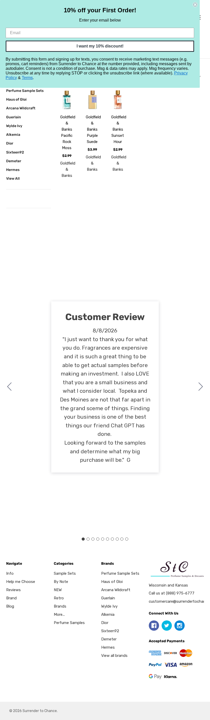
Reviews (13, 590)
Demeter (13, 161)
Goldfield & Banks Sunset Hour (118, 129)
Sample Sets (65, 573)
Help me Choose (20, 581)
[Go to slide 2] (200, 386)
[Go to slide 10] (9, 386)
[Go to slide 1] (83, 539)
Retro (59, 598)
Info (10, 573)
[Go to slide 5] (102, 539)
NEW (58, 590)
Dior (9, 143)
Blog (10, 606)
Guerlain (13, 117)
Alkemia (13, 134)
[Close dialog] (195, 4)
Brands (60, 606)
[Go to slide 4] (97, 539)
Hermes (12, 170)
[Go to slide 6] (107, 539)
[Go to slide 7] (112, 539)
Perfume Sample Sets (25, 91)
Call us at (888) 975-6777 (171, 593)
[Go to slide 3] (92, 539)
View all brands (114, 655)
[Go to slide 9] (121, 539)
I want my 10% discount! (100, 46)
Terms (27, 77)
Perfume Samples (69, 622)
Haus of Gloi (16, 99)
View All (13, 178)
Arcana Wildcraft (20, 108)
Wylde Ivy (14, 126)
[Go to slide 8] (117, 539)
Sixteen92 (15, 152)
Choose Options (72, 96)
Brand (11, 598)
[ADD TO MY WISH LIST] (67, 107)
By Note (61, 581)
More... (59, 614)
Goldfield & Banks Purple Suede (93, 129)
